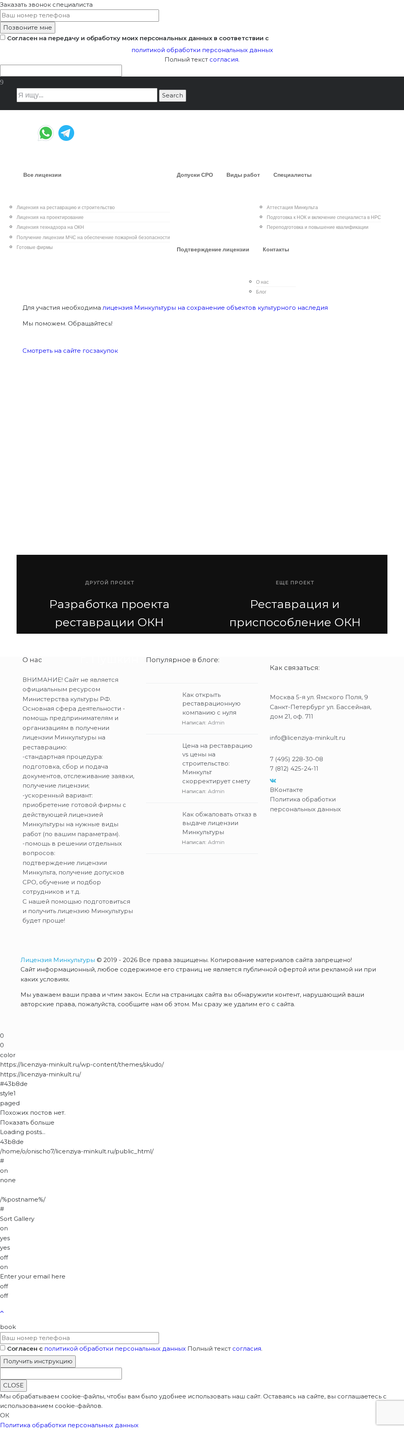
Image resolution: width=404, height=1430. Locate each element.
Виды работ (243, 175)
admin (216, 722)
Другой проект (109, 583)
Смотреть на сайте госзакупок (71, 350)
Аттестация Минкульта (292, 207)
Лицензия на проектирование (50, 217)
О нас (262, 282)
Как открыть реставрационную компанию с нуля (211, 703)
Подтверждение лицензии (213, 249)
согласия (223, 59)
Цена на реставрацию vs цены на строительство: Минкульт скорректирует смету (217, 763)
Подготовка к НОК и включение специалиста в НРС (324, 217)
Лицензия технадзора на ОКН (50, 227)
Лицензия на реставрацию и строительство (66, 207)
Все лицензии (42, 175)
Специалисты (292, 175)
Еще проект (295, 583)
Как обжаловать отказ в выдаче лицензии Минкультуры (219, 823)
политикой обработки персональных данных (202, 50)
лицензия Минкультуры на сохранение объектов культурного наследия (215, 307)
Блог (261, 291)
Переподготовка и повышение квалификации (317, 227)
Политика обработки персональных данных (69, 1425)
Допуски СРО (195, 175)
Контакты (276, 249)
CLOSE (13, 1385)
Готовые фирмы (35, 247)
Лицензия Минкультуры (58, 960)
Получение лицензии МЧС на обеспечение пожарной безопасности (93, 237)
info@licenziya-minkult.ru (307, 737)
